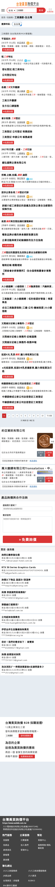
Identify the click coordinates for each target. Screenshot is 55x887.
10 (42, 416)
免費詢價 (50, 12)
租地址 (7, 56)
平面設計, (8, 38)
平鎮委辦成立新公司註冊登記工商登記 (22, 402)
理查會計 (21, 256)
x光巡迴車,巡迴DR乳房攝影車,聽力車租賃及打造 (27, 369)
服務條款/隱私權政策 (44, 846)
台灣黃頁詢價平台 (15, 820)
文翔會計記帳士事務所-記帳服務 (19, 336)
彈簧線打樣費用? (10, 604)
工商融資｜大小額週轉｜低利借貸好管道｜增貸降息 (27, 300)
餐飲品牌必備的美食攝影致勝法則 (20, 234)
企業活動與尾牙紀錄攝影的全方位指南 (22, 240)
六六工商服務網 (10, 870)
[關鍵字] (12, 735)
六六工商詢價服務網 (37, 870)
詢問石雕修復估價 (11, 554)
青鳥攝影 (21, 225)
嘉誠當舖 (21, 289)
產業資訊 (7, 850)
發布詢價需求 (26, 736)
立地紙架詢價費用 (11, 617)
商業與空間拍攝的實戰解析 (17, 221)
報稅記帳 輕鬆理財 (12, 265)
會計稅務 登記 (10, 118)
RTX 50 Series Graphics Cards (19, 567)
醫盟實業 (21, 358)
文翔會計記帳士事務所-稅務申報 (19, 342)
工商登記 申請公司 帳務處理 (17, 137)
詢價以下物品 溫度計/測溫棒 (16, 579)
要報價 (6, 855)
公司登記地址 (9, 74)
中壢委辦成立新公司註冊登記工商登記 (22, 396)
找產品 (6, 845)
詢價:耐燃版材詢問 (11, 654)
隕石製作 (21, 178)
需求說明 (7, 515)
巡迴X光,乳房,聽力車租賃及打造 (20, 354)
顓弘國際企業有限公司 (14, 162)
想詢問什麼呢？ (10, 505)
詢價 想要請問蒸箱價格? (14, 592)
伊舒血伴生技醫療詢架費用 (15, 629)
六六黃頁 (32, 875)
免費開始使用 (27, 756)
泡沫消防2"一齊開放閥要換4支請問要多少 (23, 666)
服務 (11, 10)
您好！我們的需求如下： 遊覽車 (18, 641)
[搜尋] (26, 10)
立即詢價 (49, 453)
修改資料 (33, 461)
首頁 (3, 17)
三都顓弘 (21, 153)
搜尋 (41, 10)
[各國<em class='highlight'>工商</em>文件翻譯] (45, 472)
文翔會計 (21, 327)
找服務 (10, 17)
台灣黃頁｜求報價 (11, 880)
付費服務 (25, 840)
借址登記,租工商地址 (13, 69)
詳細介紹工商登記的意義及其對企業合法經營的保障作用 (27, 207)
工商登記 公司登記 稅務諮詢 (17, 131)
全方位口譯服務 (10, 105)
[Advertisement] (27, 694)
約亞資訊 (21, 42)
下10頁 (49, 416)
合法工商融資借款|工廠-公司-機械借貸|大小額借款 (27, 309)
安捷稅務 (21, 122)
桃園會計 (21, 387)
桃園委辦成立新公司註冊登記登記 (20, 383)
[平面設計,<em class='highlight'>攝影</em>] (45, 441)
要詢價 (6, 859)
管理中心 (25, 850)
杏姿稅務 (21, 196)
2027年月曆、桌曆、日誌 (16, 149)
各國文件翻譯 (10, 87)
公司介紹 (41, 453)
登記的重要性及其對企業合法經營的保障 (24, 252)
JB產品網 (7, 875)
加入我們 (25, 845)
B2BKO (31, 880)
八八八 (20, 60)
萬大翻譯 (21, 91)
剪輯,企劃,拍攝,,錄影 (14, 174)
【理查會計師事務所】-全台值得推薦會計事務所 (26, 272)
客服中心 (42, 840)
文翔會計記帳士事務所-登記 (17, 323)
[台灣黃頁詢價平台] (27, 4)
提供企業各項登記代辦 (15, 192)
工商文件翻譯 (9, 100)
